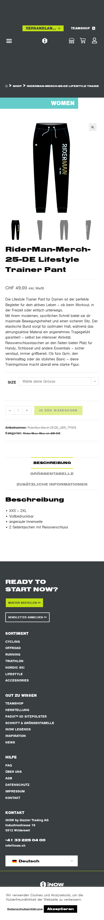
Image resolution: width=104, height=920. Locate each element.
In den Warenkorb (58, 410)
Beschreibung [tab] (52, 462)
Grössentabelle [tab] (52, 473)
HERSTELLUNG (17, 710)
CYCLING (12, 642)
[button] (9, 41)
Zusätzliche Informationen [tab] (52, 484)
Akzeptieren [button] (60, 909)
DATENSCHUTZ (17, 785)
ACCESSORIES (17, 680)
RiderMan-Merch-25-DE (41, 433)
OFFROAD (13, 648)
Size (12, 382)
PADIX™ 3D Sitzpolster (26, 716)
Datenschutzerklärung (25, 909)
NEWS (10, 742)
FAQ (8, 765)
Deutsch (28, 860)
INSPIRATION (15, 736)
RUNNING (12, 654)
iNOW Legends (18, 729)
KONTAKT (12, 798)
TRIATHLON (14, 661)
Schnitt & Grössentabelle (29, 723)
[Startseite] (6, 86)
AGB (8, 778)
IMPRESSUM (15, 791)
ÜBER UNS (13, 772)
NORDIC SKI (14, 667)
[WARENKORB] (87, 41)
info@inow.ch (15, 845)
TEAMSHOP (80, 28)
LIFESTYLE (14, 674)
